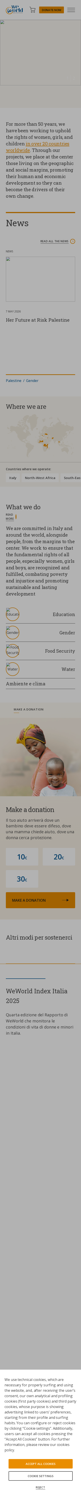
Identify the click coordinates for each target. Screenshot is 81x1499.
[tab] (40, 710)
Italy (12, 477)
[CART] (32, 10)
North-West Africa (40, 477)
